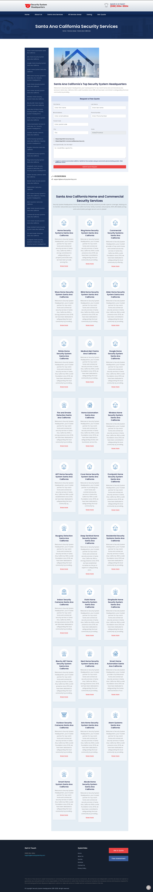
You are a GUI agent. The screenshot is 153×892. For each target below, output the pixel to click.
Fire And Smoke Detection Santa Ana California (35, 234)
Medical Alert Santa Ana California (90, 352)
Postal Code (57, 121)
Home (27, 14)
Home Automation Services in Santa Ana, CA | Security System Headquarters (36, 126)
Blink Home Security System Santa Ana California (90, 294)
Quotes (80, 859)
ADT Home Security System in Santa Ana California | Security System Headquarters (36, 196)
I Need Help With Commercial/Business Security (69, 141)
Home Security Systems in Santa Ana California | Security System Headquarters (36, 141)
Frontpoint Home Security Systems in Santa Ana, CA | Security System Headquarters (36, 242)
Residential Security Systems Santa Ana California (115, 538)
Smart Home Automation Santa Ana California (115, 663)
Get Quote (101, 14)
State (92, 129)
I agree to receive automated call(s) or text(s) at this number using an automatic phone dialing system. (89, 161)
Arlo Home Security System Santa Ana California (89, 725)
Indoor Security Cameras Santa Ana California (64, 602)
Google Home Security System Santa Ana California (115, 355)
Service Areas (72, 31)
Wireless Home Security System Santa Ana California (115, 416)
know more (64, 266)
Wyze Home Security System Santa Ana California (64, 294)
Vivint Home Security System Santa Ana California (89, 603)
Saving (89, 14)
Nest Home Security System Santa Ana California (90, 663)
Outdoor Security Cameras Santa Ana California (64, 725)
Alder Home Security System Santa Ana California (115, 294)
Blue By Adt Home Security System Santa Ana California (35, 104)
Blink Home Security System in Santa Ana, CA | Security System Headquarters (36, 78)
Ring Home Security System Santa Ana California (90, 233)
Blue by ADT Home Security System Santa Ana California (64, 665)
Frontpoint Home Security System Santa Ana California (115, 478)
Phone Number (95, 112)
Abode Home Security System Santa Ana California (89, 785)
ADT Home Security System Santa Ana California (64, 476)
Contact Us (81, 865)
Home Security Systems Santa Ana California (64, 233)
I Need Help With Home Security (64, 139)
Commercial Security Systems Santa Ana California (115, 234)
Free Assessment (118, 858)
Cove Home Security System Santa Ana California (89, 476)
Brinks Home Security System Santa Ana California (64, 355)
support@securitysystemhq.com (65, 179)
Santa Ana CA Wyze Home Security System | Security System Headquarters (35, 111)
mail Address (57, 112)
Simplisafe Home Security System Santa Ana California (115, 603)
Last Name (94, 104)
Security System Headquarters (42, 888)
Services (80, 862)
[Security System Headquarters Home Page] (36, 5)
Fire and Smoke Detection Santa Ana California (64, 415)
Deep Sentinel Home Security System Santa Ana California (90, 539)
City (54, 129)
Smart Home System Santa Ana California (64, 784)
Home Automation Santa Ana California (89, 415)
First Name (56, 104)
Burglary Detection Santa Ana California (64, 538)
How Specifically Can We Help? (62, 144)
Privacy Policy (82, 868)
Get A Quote (119, 850)
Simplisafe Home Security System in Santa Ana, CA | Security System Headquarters (36, 168)
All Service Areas (74, 14)
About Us (38, 14)
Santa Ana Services (55, 14)
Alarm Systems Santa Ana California (115, 725)
